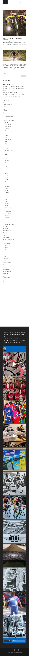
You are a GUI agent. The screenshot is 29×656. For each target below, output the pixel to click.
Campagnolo (7, 243)
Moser (6, 197)
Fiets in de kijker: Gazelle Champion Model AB (13, 86)
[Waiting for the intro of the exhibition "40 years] (14, 388)
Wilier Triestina (8, 207)
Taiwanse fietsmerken (9, 224)
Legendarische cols (7, 235)
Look (6, 156)
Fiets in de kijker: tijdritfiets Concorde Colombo (13, 94)
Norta (6, 135)
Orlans (6, 137)
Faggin (6, 188)
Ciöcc (6, 181)
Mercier (6, 158)
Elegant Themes (18, 652)
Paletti (6, 201)
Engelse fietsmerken (7, 109)
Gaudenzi (7, 190)
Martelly (7, 133)
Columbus (6, 247)
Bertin (6, 152)
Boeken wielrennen (7, 104)
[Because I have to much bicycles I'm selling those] (14, 364)
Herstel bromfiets (7, 230)
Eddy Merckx (8, 126)
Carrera (6, 175)
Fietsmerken (6, 115)
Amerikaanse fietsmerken (10, 116)
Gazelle (6, 220)
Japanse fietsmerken (8, 210)
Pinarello (7, 203)
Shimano (6, 254)
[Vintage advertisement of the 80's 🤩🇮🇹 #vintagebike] (14, 531)
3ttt (5, 241)
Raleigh (5, 110)
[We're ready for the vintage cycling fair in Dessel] (14, 435)
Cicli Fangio (5, 106)
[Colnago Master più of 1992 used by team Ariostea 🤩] (14, 507)
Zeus (5, 260)
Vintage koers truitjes (8, 262)
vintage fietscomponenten (9, 239)
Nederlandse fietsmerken (9, 213)
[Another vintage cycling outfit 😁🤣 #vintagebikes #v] (14, 603)
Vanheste (7, 143)
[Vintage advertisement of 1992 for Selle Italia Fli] (14, 459)
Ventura (7, 146)
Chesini (6, 177)
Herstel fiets (5, 232)
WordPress (19, 654)
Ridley (6, 141)
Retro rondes (6, 237)
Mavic (5, 252)
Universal (6, 258)
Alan (6, 166)
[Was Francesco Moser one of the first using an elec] (14, 579)
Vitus (6, 162)
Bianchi (6, 173)
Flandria (7, 128)
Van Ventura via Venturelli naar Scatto (11, 96)
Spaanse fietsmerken (9, 222)
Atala (6, 168)
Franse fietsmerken (8, 150)
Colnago (7, 184)
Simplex (5, 256)
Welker (6, 205)
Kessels (6, 130)
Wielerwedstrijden (7, 271)
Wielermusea (6, 269)
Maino (6, 194)
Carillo (6, 122)
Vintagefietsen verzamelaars (9, 267)
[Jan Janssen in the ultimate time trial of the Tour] (14, 626)
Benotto (7, 171)
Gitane (6, 154)
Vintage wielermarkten (8, 264)
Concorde (7, 217)
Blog (4, 102)
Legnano (7, 192)
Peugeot (7, 160)
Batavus (7, 215)
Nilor (6, 199)
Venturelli (7, 148)
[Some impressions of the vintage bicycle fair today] (14, 411)
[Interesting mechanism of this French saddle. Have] (14, 555)
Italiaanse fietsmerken (9, 165)
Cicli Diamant (8, 124)
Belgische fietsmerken (9, 120)
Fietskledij (5, 112)
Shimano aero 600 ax (10, 211)
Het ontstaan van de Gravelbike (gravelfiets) (14, 64)
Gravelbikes (5, 228)
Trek (6, 118)
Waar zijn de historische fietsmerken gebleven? (12, 39)
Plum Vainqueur (8, 139)
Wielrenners (5, 273)
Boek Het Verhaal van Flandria (10, 92)
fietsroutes (5, 226)
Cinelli (6, 179)
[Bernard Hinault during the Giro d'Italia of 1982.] (14, 483)
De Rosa (7, 186)
